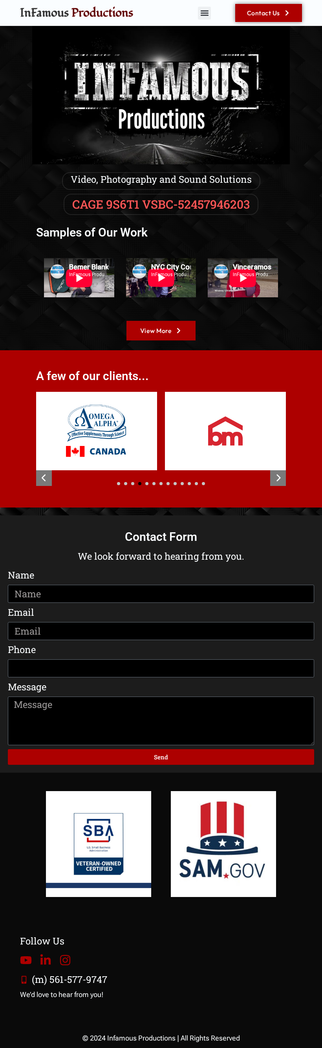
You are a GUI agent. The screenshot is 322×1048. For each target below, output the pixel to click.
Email (21, 613)
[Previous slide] (44, 478)
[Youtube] (26, 960)
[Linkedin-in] (45, 960)
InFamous (76, 13)
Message (27, 687)
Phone (22, 650)
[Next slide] (278, 478)
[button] (204, 13)
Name (21, 575)
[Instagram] (65, 960)
